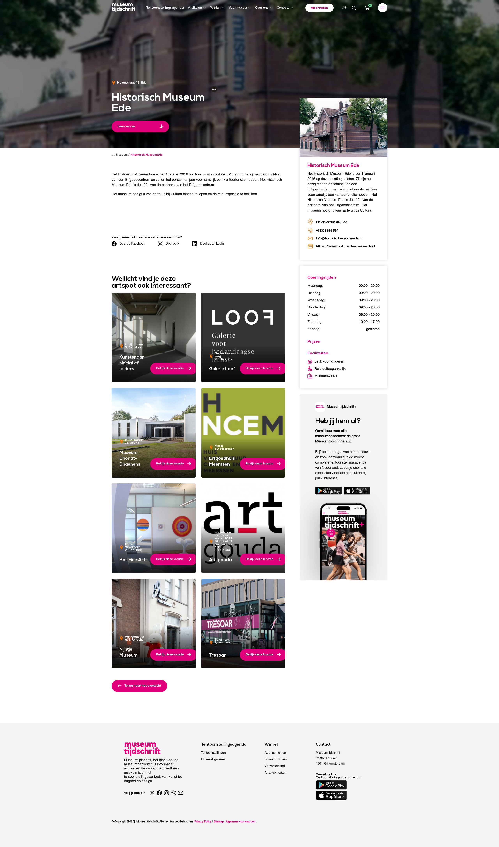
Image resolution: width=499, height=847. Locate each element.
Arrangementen (275, 772)
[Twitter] (152, 792)
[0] (367, 7)
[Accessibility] (344, 7)
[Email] (180, 792)
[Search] (353, 7)
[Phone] (173, 792)
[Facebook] (159, 792)
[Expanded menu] (382, 7)
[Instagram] (166, 792)
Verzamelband (275, 766)
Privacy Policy (202, 821)
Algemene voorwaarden (240, 821)
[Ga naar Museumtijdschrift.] (112, 155)
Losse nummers (276, 759)
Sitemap (219, 821)
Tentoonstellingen (213, 752)
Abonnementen (275, 752)
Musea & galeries (213, 759)
